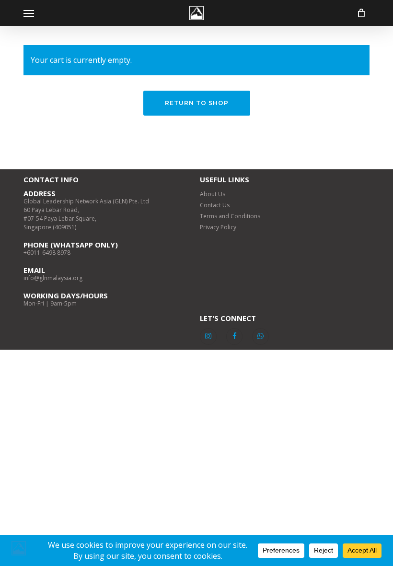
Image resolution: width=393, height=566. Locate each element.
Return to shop (197, 102)
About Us (212, 194)
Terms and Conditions (230, 216)
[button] (28, 13)
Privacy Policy (218, 227)
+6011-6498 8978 (46, 252)
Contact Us (215, 205)
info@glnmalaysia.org (52, 278)
